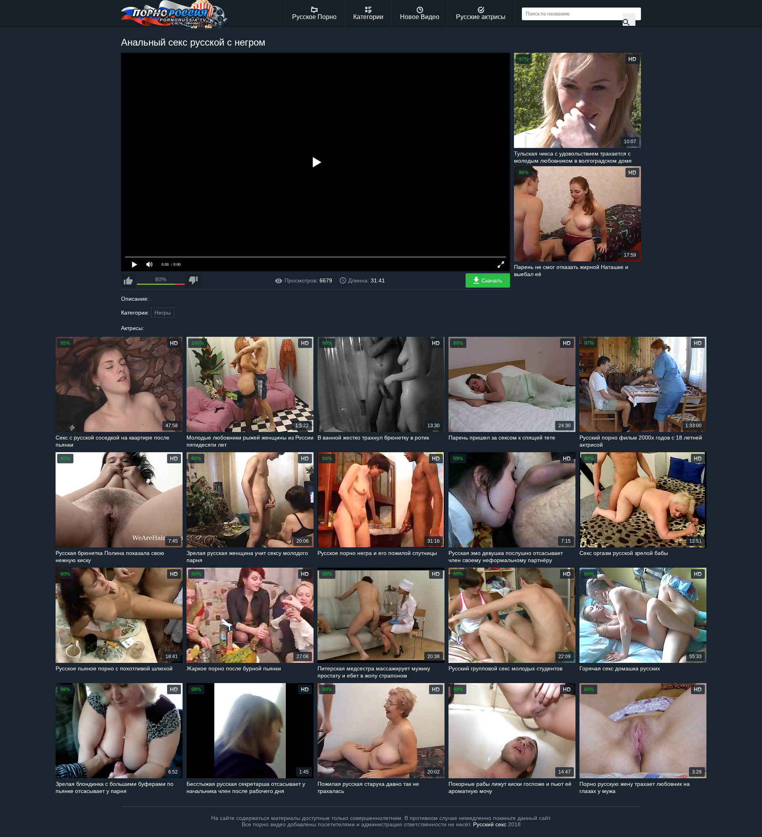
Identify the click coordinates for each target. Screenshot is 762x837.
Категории (368, 16)
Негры (162, 312)
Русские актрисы (481, 16)
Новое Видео (419, 16)
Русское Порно (314, 16)
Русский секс (489, 824)
